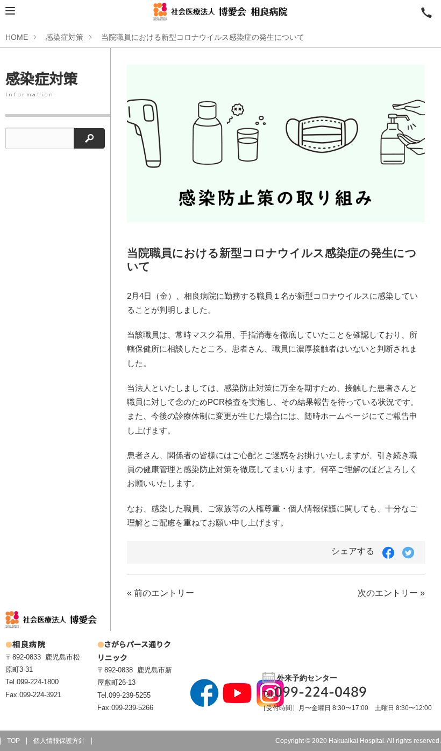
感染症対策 (64, 37)
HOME (16, 37)
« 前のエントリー (160, 593)
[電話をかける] (426, 12)
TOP (13, 741)
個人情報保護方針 (59, 741)
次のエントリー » (391, 593)
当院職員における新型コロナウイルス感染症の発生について (202, 37)
